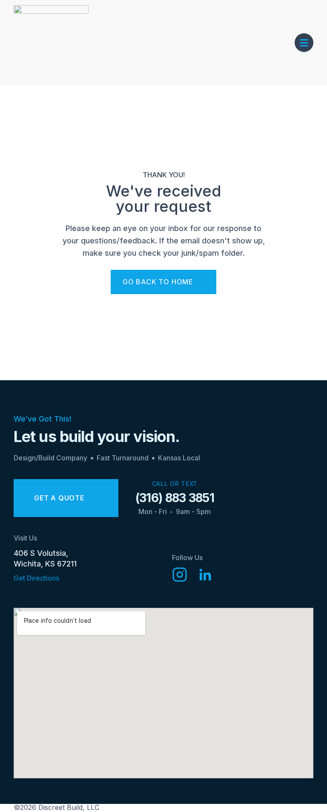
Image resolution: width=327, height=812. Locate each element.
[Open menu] (304, 42)
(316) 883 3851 (174, 498)
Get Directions (36, 578)
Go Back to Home (158, 281)
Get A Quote (59, 498)
